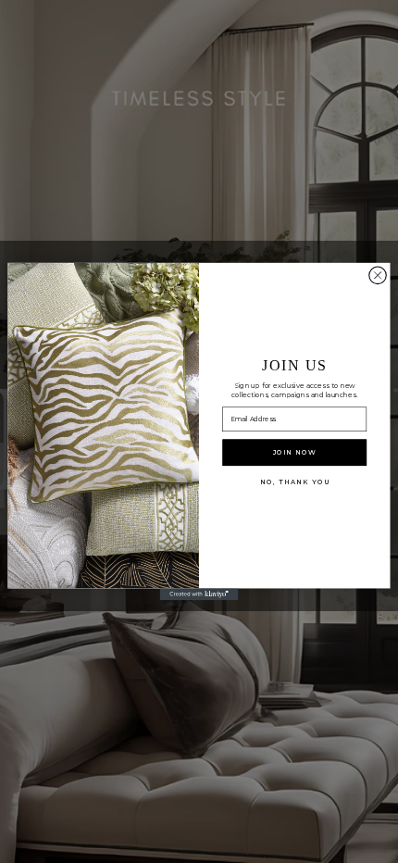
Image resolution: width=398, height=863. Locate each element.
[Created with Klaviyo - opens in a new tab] (199, 594)
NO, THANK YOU (294, 481)
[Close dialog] (378, 275)
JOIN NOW (295, 452)
